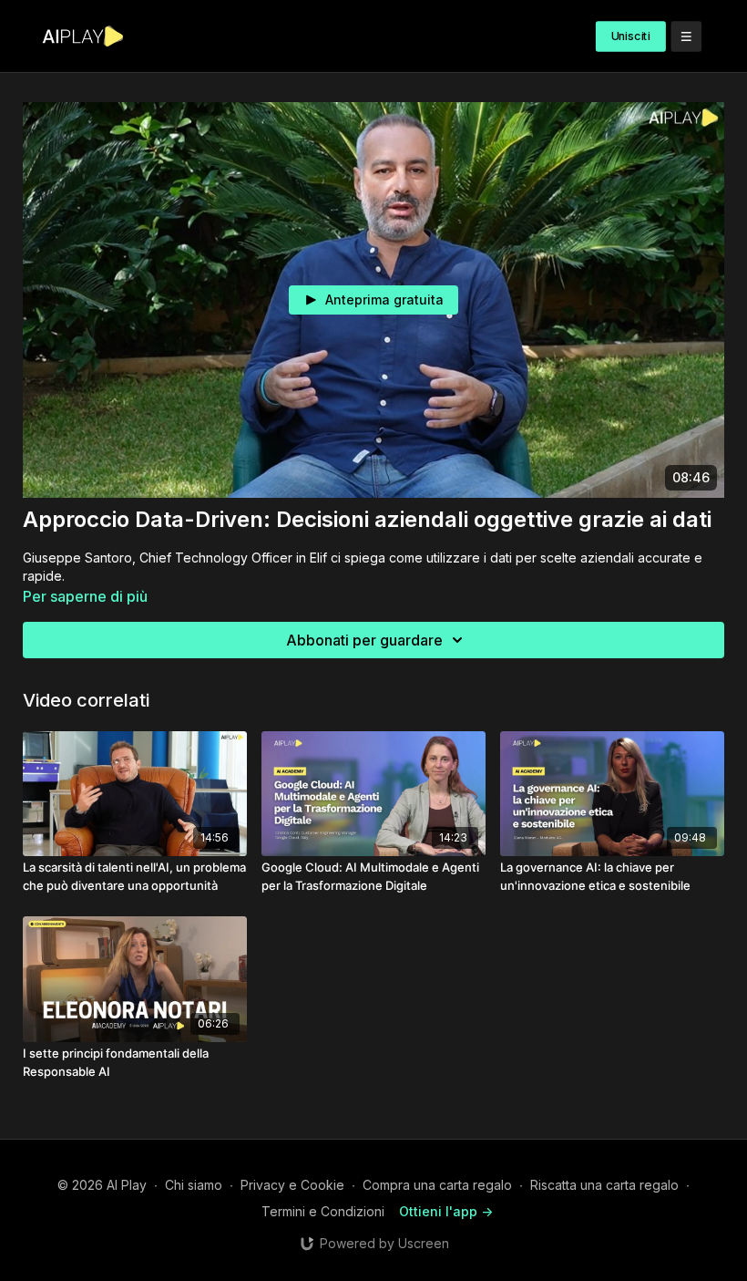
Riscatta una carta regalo (604, 1185)
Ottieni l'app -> (446, 1211)
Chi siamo (193, 1185)
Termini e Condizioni (322, 1211)
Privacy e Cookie (292, 1185)
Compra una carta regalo (437, 1185)
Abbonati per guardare (364, 640)
